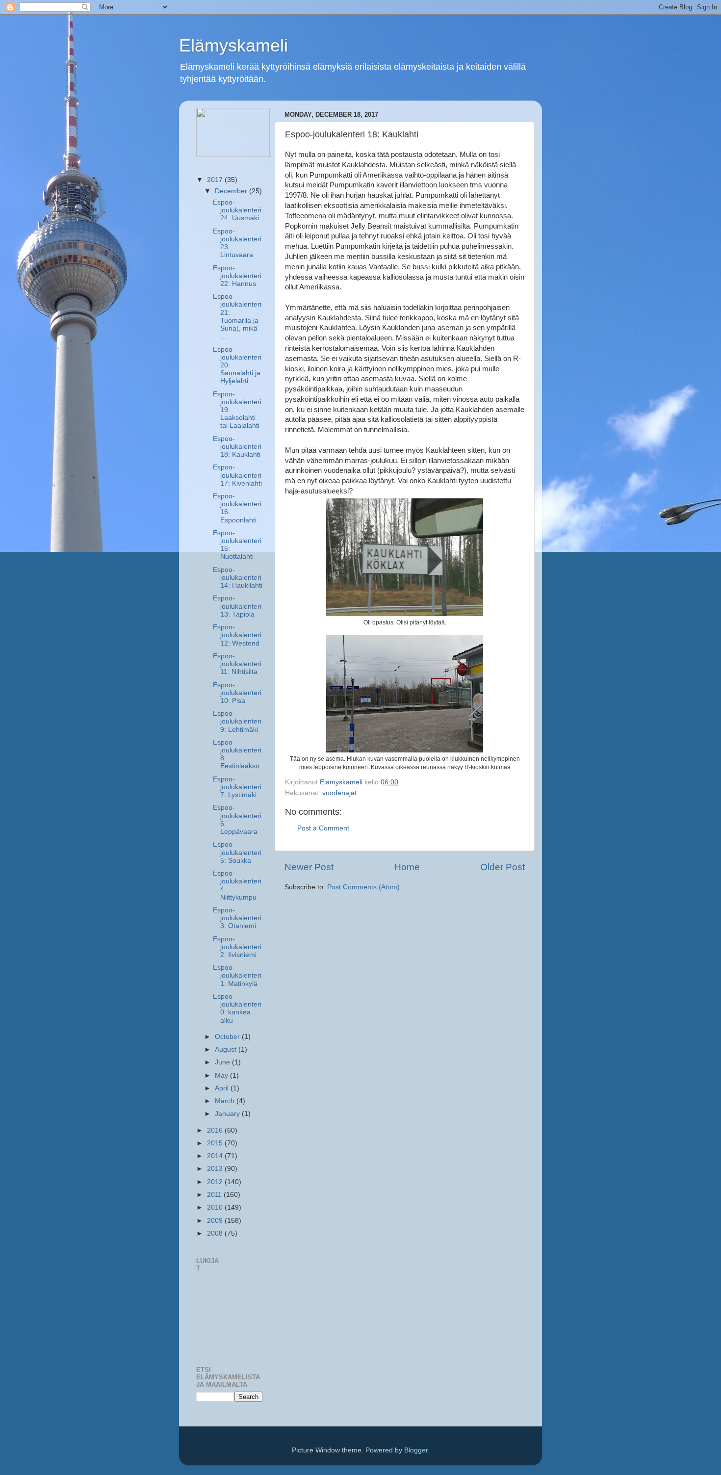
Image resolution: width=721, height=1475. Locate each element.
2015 (216, 1143)
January (228, 1113)
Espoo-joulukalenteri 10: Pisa (237, 692)
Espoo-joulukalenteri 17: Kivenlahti (237, 475)
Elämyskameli (233, 45)
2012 (216, 1182)
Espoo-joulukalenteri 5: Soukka (237, 852)
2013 (216, 1168)
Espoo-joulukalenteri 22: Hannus (237, 275)
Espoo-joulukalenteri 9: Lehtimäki (237, 721)
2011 (215, 1194)
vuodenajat (339, 793)
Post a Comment (323, 828)
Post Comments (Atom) (363, 887)
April (223, 1088)
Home (407, 867)
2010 (216, 1207)
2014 (216, 1156)
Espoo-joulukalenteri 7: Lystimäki (237, 787)
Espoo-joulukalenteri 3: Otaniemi (237, 918)
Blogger (416, 1450)
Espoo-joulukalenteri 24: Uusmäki (237, 210)
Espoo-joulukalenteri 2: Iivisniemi (237, 946)
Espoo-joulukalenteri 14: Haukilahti (237, 577)
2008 (216, 1233)
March (225, 1101)
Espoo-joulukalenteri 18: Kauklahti (237, 446)
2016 (216, 1130)
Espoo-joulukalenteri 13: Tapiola (237, 606)
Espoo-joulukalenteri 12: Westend (237, 635)
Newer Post (309, 867)
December (232, 191)
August (226, 1049)
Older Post (502, 867)
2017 (216, 179)
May (222, 1075)
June (223, 1062)
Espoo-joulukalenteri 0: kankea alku (237, 1008)
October (228, 1036)
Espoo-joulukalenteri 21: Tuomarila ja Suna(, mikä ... (237, 316)
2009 (216, 1220)
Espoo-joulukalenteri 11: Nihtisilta (237, 663)
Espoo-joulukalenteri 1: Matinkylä (237, 975)
